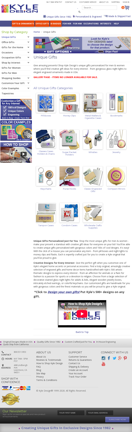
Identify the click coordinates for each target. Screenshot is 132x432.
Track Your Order (77, 376)
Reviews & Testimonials (48, 360)
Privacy (40, 376)
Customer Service (87, 2)
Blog (38, 370)
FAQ (38, 366)
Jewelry (116, 152)
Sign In (126, 2)
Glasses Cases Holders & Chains (46, 152)
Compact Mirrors (116, 189)
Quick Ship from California (16, 344)
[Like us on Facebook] (108, 358)
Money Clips (69, 115)
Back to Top (82, 332)
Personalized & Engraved (88, 16)
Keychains (46, 189)
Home (36, 31)
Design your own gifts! (64, 292)
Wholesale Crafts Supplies (93, 226)
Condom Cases (69, 225)
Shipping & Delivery (79, 366)
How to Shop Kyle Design (49, 363)
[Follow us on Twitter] (114, 358)
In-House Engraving (106, 341)
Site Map (40, 373)
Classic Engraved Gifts (93, 190)
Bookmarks (116, 115)
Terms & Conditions (46, 380)
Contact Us (70, 2)
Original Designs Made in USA (17, 341)
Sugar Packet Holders (69, 153)
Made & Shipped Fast (119, 16)
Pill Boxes (46, 115)
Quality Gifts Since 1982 (48, 341)
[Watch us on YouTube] (103, 364)
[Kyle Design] (19, 9)
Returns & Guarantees (80, 360)
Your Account (76, 373)
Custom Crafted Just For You (78, 341)
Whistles (93, 152)
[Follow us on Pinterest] (125, 358)
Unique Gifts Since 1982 (58, 16)
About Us (103, 2)
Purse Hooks (69, 189)
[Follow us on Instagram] (103, 358)
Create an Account (78, 370)
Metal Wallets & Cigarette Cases (93, 116)
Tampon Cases (46, 225)
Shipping (115, 2)
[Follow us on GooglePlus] (119, 358)
